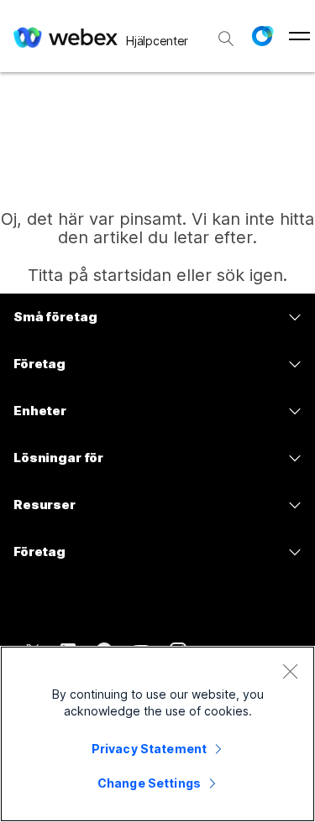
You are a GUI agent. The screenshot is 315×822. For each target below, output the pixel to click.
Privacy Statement (149, 748)
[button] (262, 36)
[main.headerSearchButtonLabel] (226, 33)
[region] (157, 734)
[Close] (289, 671)
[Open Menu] (299, 36)
